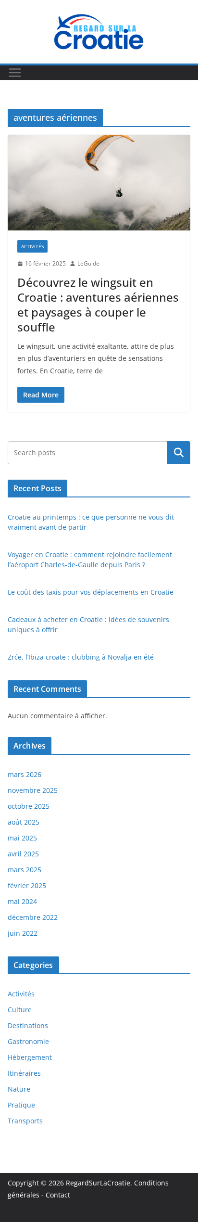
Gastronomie (28, 1041)
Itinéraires (24, 1073)
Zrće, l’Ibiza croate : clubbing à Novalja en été (81, 657)
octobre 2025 (29, 806)
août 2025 (23, 822)
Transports (25, 1120)
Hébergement (30, 1057)
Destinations (28, 1025)
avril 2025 (23, 853)
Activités (32, 246)
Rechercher (178, 452)
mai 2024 (22, 901)
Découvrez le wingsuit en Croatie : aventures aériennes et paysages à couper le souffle (98, 304)
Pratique (21, 1104)
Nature (19, 1089)
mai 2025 (22, 837)
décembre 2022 (33, 917)
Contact (58, 1194)
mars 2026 (24, 774)
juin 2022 (22, 933)
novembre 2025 (33, 790)
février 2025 (27, 885)
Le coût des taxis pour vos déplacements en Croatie (90, 592)
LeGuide (88, 263)
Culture (20, 1009)
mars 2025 (24, 869)
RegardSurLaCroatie (98, 1182)
